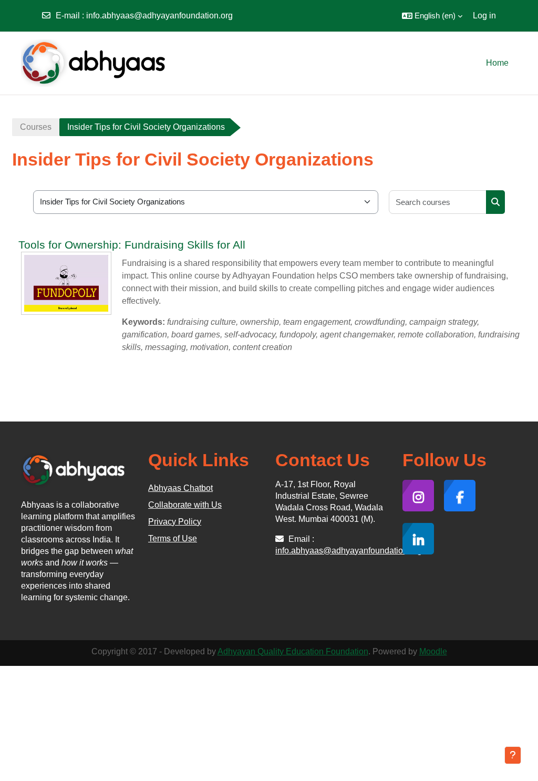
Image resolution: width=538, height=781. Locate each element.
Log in (484, 15)
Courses (35, 126)
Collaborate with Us (185, 504)
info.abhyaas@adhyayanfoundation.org (159, 15)
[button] (432, 16)
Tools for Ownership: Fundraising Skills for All (131, 245)
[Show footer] (512, 755)
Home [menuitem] (497, 62)
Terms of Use (172, 538)
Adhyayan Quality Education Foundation (293, 651)
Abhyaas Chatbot (180, 488)
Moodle (433, 651)
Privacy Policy (174, 521)
